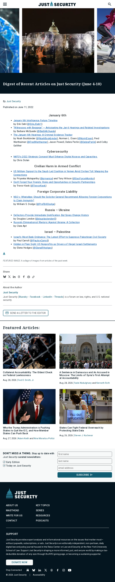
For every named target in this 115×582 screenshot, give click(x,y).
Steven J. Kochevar (83, 435)
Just (10, 292)
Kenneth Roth (103, 383)
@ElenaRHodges (42, 247)
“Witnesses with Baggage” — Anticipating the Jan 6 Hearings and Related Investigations (61, 127)
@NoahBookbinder (47, 138)
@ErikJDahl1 (35, 124)
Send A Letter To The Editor (28, 313)
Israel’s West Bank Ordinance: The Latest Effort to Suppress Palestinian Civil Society (59, 237)
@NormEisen (85, 138)
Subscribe (82, 474)
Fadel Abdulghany (83, 383)
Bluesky (23, 296)
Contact (11, 520)
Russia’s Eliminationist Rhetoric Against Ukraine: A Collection (46, 222)
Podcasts (42, 520)
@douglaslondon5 (46, 218)
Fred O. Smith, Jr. (26, 380)
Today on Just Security (18, 465)
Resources (43, 515)
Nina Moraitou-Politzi (44, 438)
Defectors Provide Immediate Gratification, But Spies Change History (51, 215)
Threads (58, 296)
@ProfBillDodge (46, 204)
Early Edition (13, 462)
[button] (109, 3)
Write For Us (14, 515)
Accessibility (39, 575)
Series (40, 510)
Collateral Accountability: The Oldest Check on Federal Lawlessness (27, 374)
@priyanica (46, 178)
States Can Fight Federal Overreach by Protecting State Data (81, 429)
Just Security (13, 101)
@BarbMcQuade (46, 131)
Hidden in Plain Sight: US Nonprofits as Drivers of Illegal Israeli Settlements (55, 244)
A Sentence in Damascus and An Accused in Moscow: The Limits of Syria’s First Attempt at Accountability (84, 375)
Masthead (12, 510)
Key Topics (43, 505)
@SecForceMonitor (83, 178)
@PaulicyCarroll (39, 240)
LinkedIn (47, 296)
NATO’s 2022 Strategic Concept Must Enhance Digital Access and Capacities (55, 156)
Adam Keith (23, 438)
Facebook (35, 296)
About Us (12, 505)
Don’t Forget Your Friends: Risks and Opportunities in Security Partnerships (54, 182)
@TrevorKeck (38, 185)
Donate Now (19, 562)
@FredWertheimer (37, 142)
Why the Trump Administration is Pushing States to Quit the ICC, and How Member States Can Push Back (26, 430)
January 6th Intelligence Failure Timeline (35, 120)
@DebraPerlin (88, 142)
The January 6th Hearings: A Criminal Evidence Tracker (42, 134)
